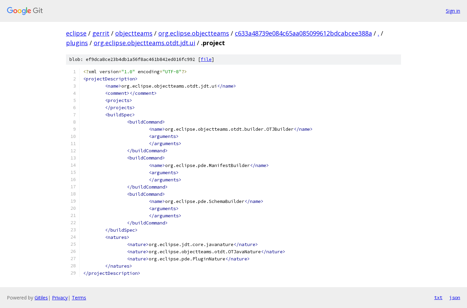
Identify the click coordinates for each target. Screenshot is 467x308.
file (206, 59)
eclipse (76, 33)
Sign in (453, 11)
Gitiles (41, 297)
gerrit (100, 33)
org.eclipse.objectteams (193, 33)
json (454, 297)
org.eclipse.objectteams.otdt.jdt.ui (144, 43)
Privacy (60, 297)
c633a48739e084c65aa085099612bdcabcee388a (303, 33)
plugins (77, 43)
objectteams (133, 33)
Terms (79, 297)
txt (438, 297)
